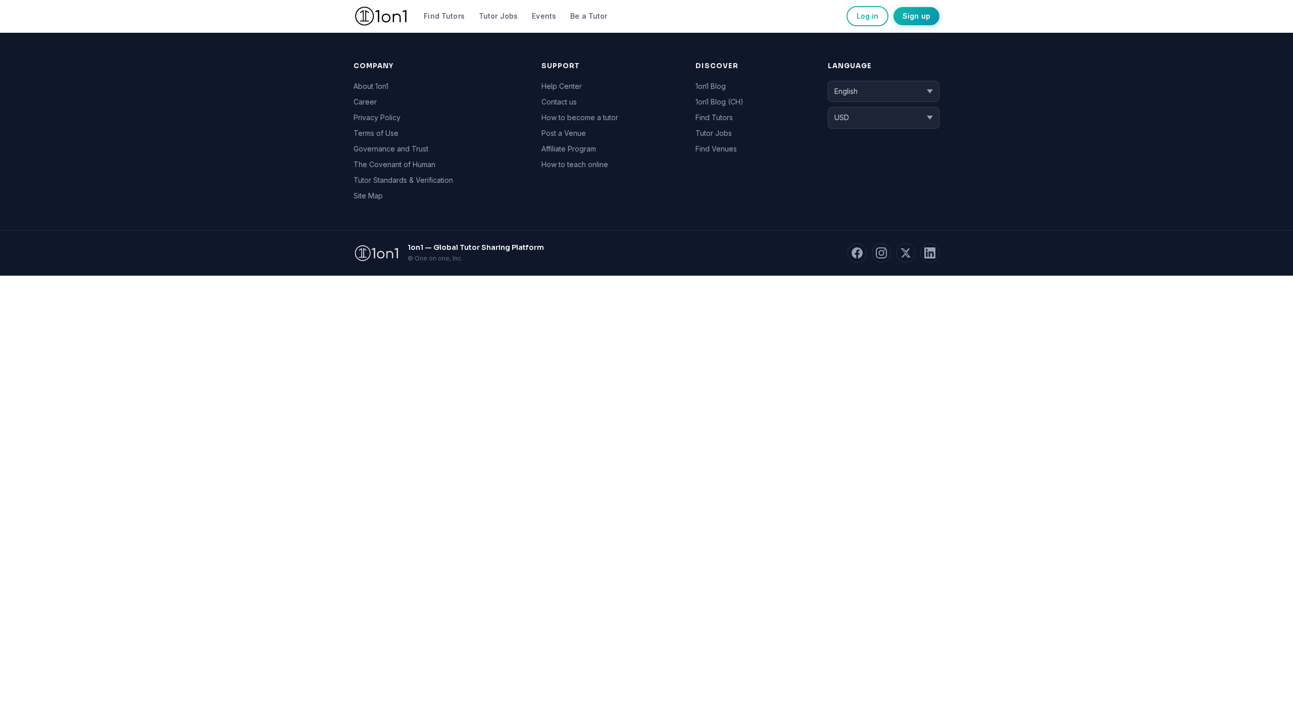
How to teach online (574, 164)
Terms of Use (376, 133)
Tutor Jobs (498, 16)
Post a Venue (563, 133)
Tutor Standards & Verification (403, 180)
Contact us (559, 101)
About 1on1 (371, 86)
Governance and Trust (391, 148)
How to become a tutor (579, 117)
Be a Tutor (588, 16)
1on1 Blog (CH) (719, 101)
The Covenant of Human (394, 164)
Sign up (916, 16)
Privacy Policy (377, 117)
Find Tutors (444, 16)
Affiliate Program (568, 148)
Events (544, 16)
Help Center (561, 86)
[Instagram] (881, 253)
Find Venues (716, 148)
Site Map (368, 195)
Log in (867, 16)
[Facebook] (857, 253)
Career (365, 101)
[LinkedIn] (929, 253)
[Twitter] (905, 253)
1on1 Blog (710, 86)
